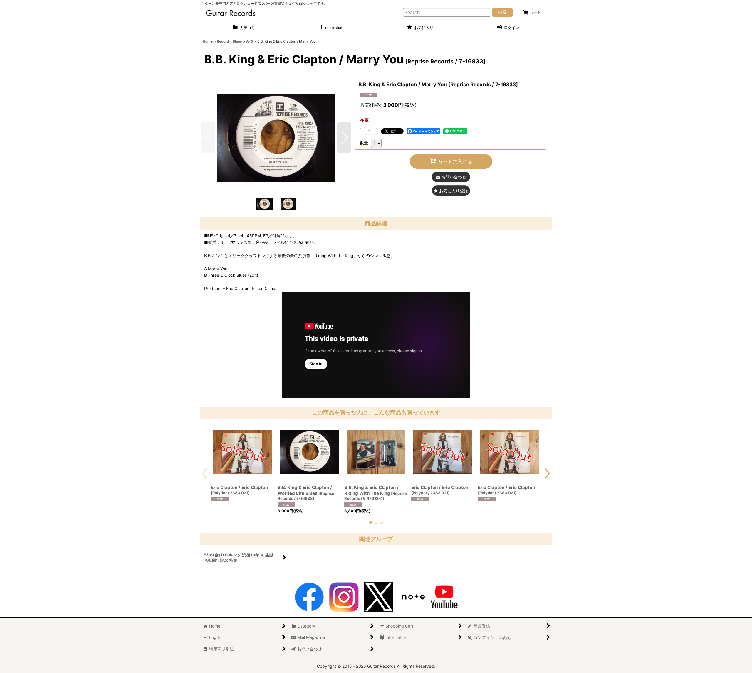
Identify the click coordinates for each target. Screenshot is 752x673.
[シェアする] (369, 131)
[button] (332, 28)
